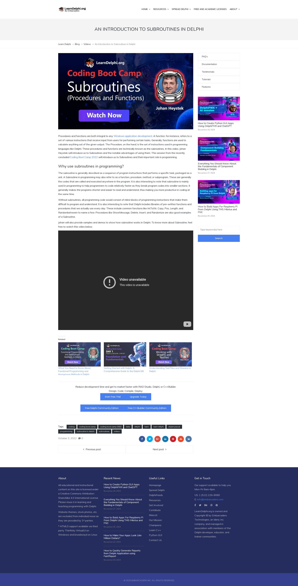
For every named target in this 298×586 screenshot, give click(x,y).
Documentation (209, 64)
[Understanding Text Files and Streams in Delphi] (170, 354)
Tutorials (206, 79)
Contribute (155, 510)
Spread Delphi (157, 490)
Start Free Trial (113, 396)
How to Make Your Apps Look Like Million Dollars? (123, 537)
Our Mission (155, 520)
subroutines (104, 431)
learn (146, 426)
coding (71, 426)
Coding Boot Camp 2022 (84, 157)
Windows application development (133, 136)
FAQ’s (205, 56)
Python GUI (155, 535)
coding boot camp (87, 426)
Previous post (93, 449)
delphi (137, 426)
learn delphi (158, 426)
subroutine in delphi (85, 431)
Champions (155, 525)
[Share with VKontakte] (188, 439)
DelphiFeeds (156, 495)
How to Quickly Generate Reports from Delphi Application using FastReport (122, 553)
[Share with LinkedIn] (165, 439)
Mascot (153, 515)
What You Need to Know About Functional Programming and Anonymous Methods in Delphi (74, 371)
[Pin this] (173, 439)
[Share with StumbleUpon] (181, 439)
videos (117, 431)
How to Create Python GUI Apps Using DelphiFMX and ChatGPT (216, 125)
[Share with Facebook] (142, 439)
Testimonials (208, 71)
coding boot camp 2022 (110, 426)
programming (66, 431)
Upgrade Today (138, 396)
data (128, 426)
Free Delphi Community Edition (102, 408)
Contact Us (155, 540)
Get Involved (156, 505)
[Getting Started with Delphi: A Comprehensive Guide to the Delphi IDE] (125, 354)
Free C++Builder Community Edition (147, 408)
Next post (158, 449)
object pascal (174, 426)
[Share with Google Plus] (157, 439)
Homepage (155, 485)
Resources (155, 500)
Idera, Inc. (219, 519)
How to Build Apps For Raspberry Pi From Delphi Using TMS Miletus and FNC (217, 209)
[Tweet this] (150, 439)
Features (206, 86)
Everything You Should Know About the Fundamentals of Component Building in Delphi (217, 166)
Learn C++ (155, 530)
